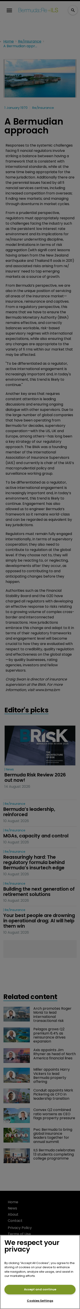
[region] (40, 1272)
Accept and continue (40, 1289)
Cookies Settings (40, 1301)
